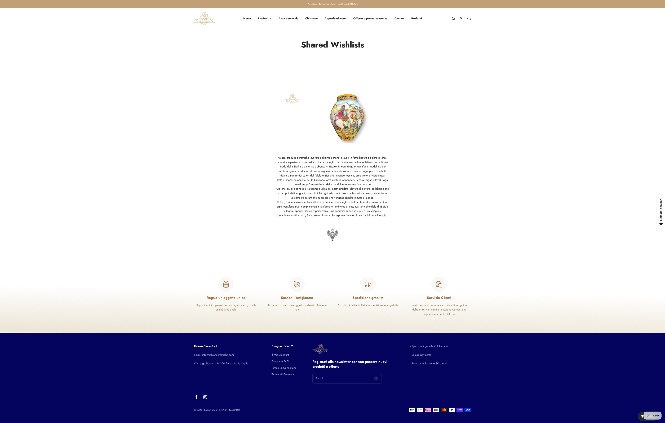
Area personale (288, 18)
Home (247, 18)
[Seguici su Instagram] (205, 397)
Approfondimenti (335, 18)
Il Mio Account (280, 355)
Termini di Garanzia (283, 374)
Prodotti (263, 18)
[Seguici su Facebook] (196, 397)
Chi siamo (311, 18)
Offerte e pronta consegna (370, 18)
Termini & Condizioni (284, 368)
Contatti (399, 18)
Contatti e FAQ (280, 361)
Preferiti (416, 18)
